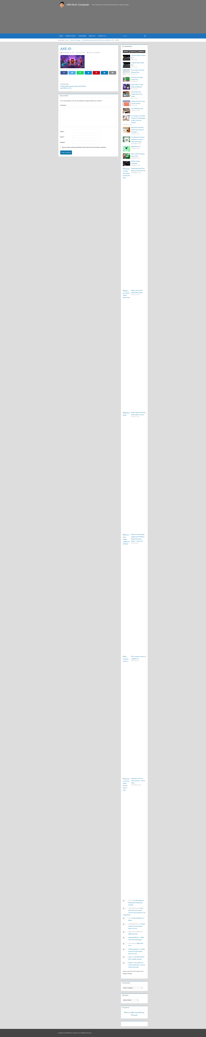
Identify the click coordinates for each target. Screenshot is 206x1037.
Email (62, 137)
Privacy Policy (71, 36)
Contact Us (102, 36)
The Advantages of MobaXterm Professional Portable (136, 903)
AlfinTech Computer (78, 4)
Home (61, 36)
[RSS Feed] (128, 1012)
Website (62, 142)
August (130, 962)
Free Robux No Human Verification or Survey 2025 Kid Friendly (137, 139)
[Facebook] (135, 1012)
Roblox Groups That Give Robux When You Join (136, 926)
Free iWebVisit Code (137, 108)
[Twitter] (142, 1012)
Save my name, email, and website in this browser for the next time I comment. (84, 147)
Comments (141, 51)
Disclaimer (82, 36)
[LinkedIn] (134, 1015)
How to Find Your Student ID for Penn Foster (136, 94)
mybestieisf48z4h (133, 937)
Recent (126, 51)
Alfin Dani (81, 52)
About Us (92, 36)
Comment (63, 105)
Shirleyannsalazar (133, 949)
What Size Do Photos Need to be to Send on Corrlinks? (137, 130)
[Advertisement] (103, 21)
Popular (133, 51)
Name (62, 131)
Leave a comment (94, 52)
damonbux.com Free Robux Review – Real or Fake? (138, 781)
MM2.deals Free (135, 146)
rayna (130, 957)
